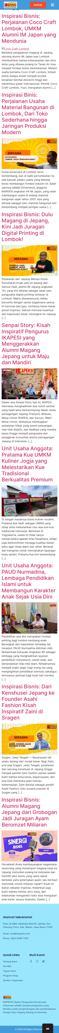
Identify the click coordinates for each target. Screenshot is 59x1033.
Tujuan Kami (9, 971)
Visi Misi (7, 966)
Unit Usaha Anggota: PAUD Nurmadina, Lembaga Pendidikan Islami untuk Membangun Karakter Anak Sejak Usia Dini (29, 581)
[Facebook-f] (31, 961)
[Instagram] (37, 961)
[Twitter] (43, 961)
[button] (52, 4)
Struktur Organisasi (13, 980)
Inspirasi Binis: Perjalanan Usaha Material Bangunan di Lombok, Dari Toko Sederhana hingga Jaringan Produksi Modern (28, 113)
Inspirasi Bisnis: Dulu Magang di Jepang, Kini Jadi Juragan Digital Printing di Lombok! (27, 226)
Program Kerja (10, 975)
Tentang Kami (10, 961)
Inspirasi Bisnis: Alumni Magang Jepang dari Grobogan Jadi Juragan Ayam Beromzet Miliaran (29, 812)
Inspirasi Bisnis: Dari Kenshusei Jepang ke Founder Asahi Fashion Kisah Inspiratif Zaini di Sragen (28, 702)
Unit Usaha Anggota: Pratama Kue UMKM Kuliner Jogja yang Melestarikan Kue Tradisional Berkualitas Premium (27, 464)
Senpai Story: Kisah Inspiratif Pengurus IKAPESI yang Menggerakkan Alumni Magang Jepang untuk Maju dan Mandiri (26, 344)
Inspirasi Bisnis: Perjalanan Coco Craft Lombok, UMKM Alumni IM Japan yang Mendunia (29, 28)
